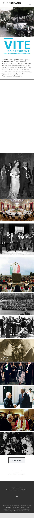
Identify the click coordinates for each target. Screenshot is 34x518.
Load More (16, 460)
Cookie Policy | (18, 507)
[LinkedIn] (17, 496)
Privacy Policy (9, 507)
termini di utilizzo (19, 510)
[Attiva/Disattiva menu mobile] (30, 5)
